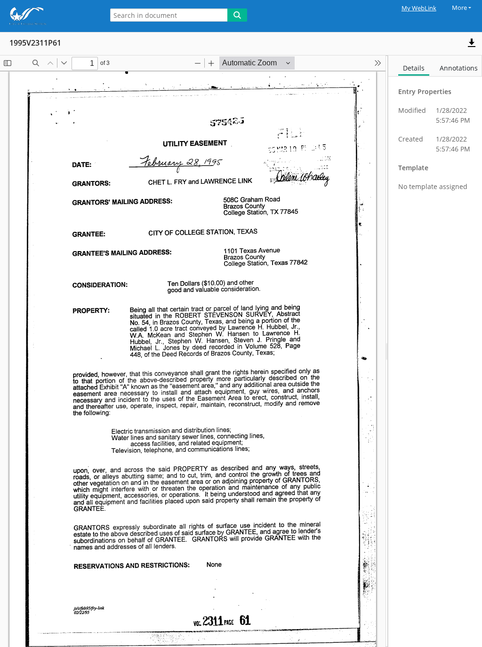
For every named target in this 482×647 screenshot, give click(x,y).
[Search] (237, 15)
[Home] (49, 16)
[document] (435, 351)
